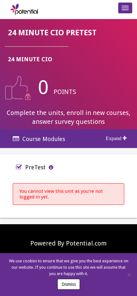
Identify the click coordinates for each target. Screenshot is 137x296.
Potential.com (86, 243)
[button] (68, 138)
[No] (129, 275)
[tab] (68, 138)
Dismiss (68, 284)
